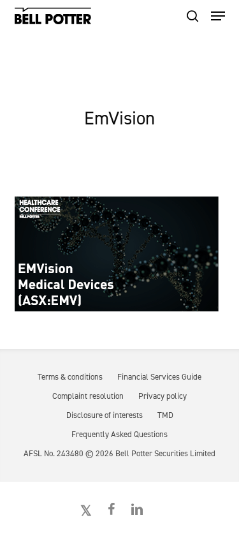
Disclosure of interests (104, 415)
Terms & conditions (70, 376)
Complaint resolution (88, 396)
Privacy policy (162, 396)
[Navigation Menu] (218, 16)
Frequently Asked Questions (119, 434)
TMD (165, 415)
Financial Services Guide (159, 376)
